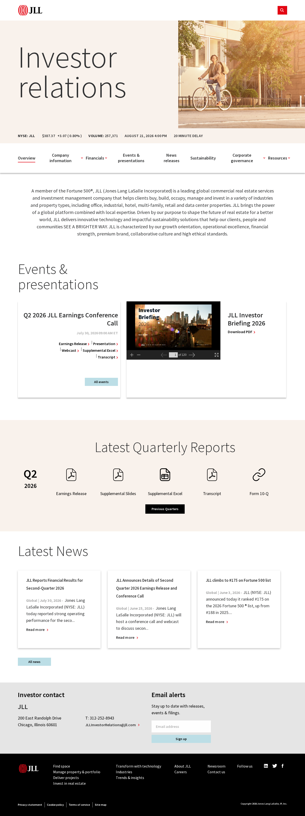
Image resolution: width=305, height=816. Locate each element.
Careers (180, 771)
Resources (277, 158)
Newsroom (216, 766)
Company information (60, 157)
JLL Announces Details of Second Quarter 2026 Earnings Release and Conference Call (146, 588)
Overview (26, 158)
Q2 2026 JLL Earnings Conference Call (71, 319)
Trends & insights (130, 777)
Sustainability (203, 158)
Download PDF (241, 332)
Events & (131, 157)
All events (101, 382)
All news (34, 662)
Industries (124, 771)
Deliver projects (66, 777)
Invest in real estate (69, 783)
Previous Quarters (165, 509)
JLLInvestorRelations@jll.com (110, 724)
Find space (61, 766)
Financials (95, 158)
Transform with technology (138, 766)
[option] (68, 337)
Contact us (216, 771)
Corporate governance (242, 157)
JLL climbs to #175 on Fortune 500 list (238, 580)
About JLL (182, 766)
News (171, 157)
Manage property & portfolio (76, 771)
